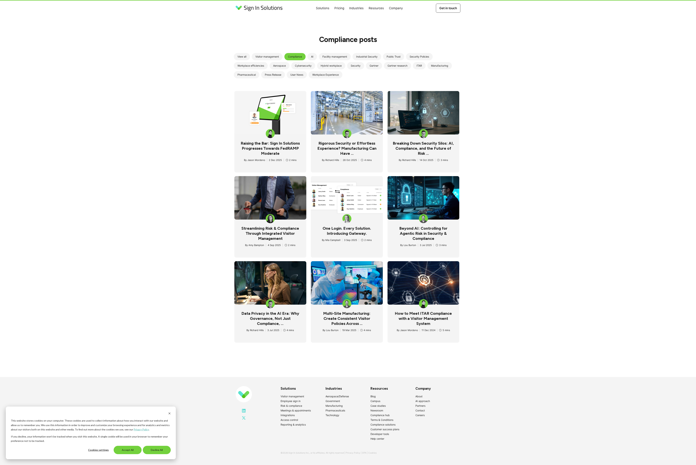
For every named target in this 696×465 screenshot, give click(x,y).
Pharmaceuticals (335, 410)
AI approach (422, 401)
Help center (377, 438)
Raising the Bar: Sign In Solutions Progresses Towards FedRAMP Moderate (270, 148)
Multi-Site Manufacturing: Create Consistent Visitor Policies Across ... (346, 318)
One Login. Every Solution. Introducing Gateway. (347, 231)
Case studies (378, 405)
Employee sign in (291, 401)
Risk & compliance (291, 405)
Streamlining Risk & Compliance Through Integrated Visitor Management (270, 233)
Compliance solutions (382, 424)
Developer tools (379, 433)
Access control (289, 419)
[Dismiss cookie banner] (169, 414)
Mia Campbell (332, 240)
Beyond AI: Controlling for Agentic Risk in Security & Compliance (423, 233)
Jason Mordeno (256, 160)
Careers (420, 415)
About (418, 396)
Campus (375, 401)
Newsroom (376, 410)
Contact (420, 410)
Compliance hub (380, 415)
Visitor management (292, 396)
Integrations (288, 415)
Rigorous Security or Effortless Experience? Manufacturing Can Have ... (346, 148)
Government (333, 401)
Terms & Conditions (381, 419)
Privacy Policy (141, 429)
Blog (373, 396)
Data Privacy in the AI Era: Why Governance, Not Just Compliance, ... (270, 318)
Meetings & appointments (296, 410)
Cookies (372, 452)
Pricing (339, 8)
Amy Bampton (256, 245)
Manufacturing (334, 405)
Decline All (157, 449)
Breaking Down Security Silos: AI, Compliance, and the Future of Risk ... (423, 148)
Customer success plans (384, 429)
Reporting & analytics (293, 424)
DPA (364, 452)
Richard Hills (332, 160)
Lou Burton (410, 245)
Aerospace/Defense (337, 396)
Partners (420, 405)
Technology (332, 415)
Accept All (128, 449)
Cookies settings (98, 449)
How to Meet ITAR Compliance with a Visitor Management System (423, 318)
